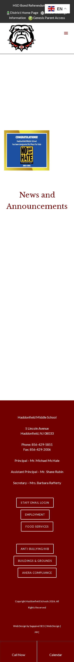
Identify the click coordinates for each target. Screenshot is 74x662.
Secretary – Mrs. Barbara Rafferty (37, 483)
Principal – (22, 460)
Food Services (37, 526)
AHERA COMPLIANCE (37, 572)
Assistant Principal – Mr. (28, 472)
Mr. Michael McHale (44, 460)
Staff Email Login (35, 502)
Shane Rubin (54, 472)
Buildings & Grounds (35, 560)
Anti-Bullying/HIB (35, 548)
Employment (35, 514)
